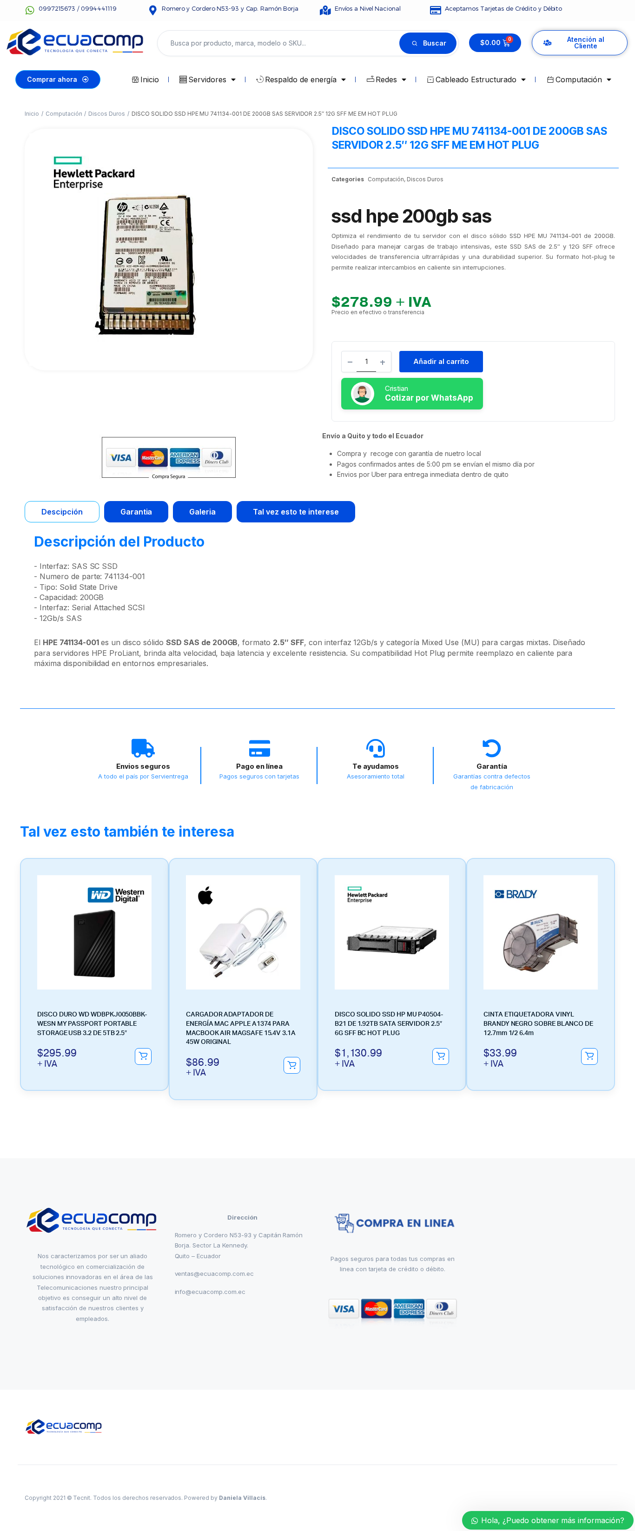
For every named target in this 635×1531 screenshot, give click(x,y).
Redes (386, 79)
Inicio (149, 79)
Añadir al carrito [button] (143, 1056)
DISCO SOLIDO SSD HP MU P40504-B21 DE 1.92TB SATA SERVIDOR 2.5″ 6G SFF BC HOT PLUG (389, 1023)
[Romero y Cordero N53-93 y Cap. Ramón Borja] (153, 10)
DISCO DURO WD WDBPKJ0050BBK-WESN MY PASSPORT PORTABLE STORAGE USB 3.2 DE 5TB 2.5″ (92, 1023)
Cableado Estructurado (476, 79)
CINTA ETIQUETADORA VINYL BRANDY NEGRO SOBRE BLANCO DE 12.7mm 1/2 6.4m (538, 1023)
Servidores (207, 79)
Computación (579, 79)
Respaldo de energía (301, 79)
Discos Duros (106, 113)
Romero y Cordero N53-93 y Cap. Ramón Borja (230, 8)
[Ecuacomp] (64, 1427)
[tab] (62, 511)
